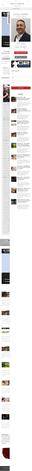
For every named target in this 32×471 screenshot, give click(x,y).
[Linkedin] (5, 59)
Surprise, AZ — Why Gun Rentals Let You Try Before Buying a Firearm (22, 133)
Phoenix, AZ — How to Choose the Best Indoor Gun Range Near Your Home (23, 178)
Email (20, 48)
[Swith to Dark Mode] (16, 1)
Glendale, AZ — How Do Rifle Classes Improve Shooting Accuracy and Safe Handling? (23, 144)
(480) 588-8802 (21, 47)
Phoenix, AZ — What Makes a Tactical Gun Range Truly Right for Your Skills (23, 167)
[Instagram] (8, 59)
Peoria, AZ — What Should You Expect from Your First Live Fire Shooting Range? (23, 156)
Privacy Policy (9, 469)
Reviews (26, 48)
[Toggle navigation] (2, 4)
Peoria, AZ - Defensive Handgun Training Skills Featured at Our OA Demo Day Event (23, 110)
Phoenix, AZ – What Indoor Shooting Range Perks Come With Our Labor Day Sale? (23, 122)
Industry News (16, 8)
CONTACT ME (21, 87)
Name (12, 73)
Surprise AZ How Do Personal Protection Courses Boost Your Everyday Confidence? (23, 201)
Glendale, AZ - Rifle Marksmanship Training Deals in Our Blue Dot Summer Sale (24, 98)
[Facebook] (3, 59)
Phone (12, 77)
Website (15, 48)
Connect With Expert (20, 52)
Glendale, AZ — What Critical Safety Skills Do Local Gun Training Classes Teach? (23, 189)
